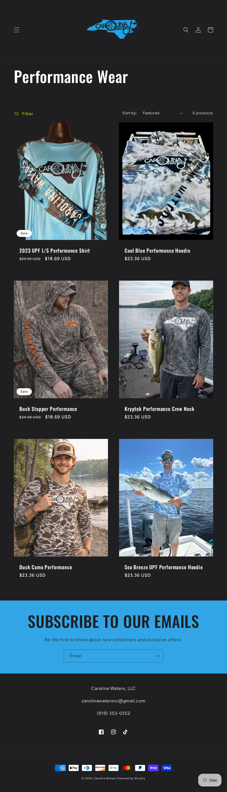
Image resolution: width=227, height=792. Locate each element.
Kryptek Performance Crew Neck (159, 409)
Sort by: (129, 113)
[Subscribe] (157, 655)
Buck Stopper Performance (48, 409)
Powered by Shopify (131, 778)
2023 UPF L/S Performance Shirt (54, 250)
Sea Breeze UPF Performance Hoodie (164, 567)
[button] (17, 30)
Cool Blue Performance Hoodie (157, 250)
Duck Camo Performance (45, 567)
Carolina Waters (105, 778)
